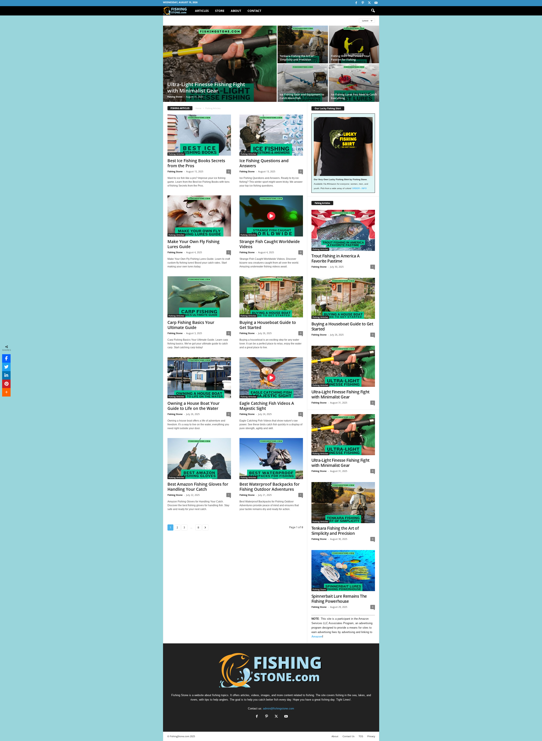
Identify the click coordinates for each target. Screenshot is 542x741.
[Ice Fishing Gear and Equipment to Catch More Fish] (303, 83)
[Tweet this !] (6, 367)
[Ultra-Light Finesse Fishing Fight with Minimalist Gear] (220, 64)
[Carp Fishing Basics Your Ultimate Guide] (199, 296)
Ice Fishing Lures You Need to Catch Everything (354, 96)
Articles (202, 11)
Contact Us (348, 736)
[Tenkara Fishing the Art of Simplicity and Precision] (303, 44)
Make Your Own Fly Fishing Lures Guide (193, 244)
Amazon (316, 636)
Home (198, 108)
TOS (361, 736)
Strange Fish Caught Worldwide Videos (269, 244)
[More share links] (6, 392)
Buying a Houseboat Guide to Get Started (267, 325)
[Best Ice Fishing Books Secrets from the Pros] (199, 135)
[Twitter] (369, 3)
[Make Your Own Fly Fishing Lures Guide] (199, 215)
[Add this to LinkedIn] (6, 375)
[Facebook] (356, 3)
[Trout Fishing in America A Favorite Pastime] (343, 230)
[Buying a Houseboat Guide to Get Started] (271, 296)
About (236, 11)
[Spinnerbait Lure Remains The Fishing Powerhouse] (343, 570)
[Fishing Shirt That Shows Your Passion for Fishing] (354, 44)
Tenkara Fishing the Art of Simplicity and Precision (297, 57)
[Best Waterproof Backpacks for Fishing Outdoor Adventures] (271, 458)
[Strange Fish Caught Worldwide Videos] (271, 215)
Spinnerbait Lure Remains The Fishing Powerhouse (339, 598)
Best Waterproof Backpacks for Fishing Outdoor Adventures (269, 486)
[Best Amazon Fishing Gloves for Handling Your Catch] (199, 458)
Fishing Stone (175, 96)
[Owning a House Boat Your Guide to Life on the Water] (199, 377)
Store (219, 11)
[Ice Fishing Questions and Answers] (271, 135)
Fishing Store (229, 20)
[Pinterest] (362, 3)
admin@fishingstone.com (278, 708)
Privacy (371, 736)
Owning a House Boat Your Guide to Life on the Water (193, 406)
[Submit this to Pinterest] (6, 384)
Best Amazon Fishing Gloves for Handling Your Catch (197, 486)
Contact (254, 11)
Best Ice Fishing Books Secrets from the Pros (196, 163)
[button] (372, 10)
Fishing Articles (178, 20)
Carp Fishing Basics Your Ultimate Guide (190, 325)
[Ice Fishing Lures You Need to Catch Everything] (354, 83)
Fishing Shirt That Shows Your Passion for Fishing (350, 57)
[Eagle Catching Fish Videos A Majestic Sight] (271, 377)
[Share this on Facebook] (6, 358)
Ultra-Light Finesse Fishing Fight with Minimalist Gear (206, 87)
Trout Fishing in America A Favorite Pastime (335, 258)
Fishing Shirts (205, 20)
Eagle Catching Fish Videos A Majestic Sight (266, 406)
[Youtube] (376, 3)
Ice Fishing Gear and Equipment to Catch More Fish (302, 96)
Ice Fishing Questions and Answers (264, 163)
